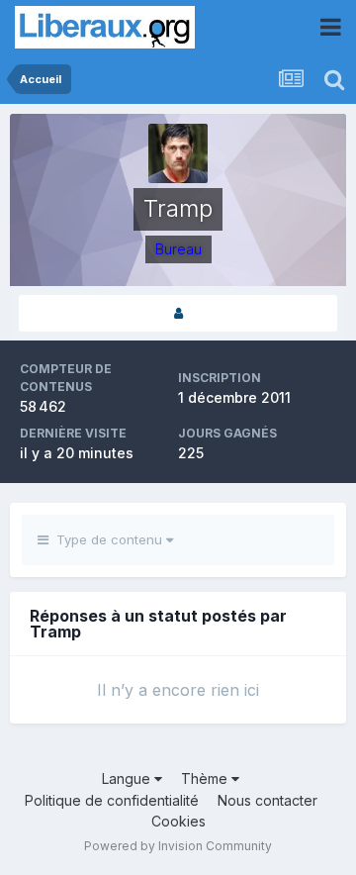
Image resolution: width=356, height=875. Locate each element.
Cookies (178, 821)
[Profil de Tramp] (178, 313)
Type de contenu (107, 539)
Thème (206, 778)
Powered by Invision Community (178, 845)
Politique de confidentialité (112, 800)
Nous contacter (267, 800)
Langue (128, 778)
